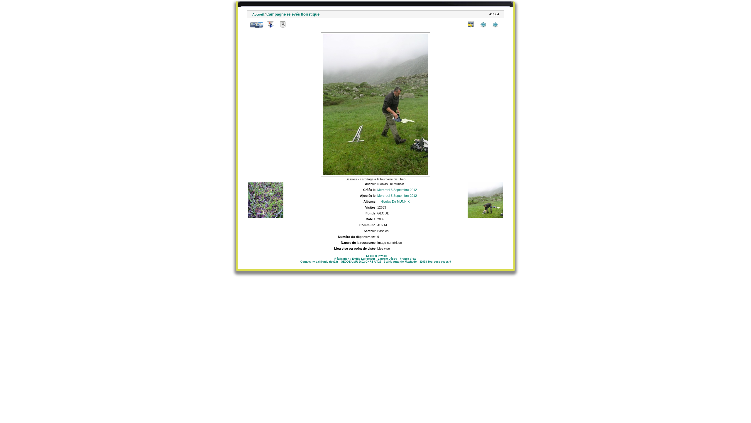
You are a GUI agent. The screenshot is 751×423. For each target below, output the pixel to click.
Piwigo (382, 255)
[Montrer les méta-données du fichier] (283, 24)
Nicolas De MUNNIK (395, 201)
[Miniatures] (471, 24)
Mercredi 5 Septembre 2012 (397, 190)
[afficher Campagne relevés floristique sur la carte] (295, 24)
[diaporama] (270, 24)
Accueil (258, 14)
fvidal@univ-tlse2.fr (325, 261)
